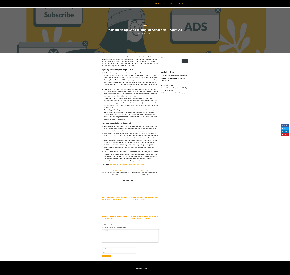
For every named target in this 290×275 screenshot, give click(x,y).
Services (157, 3)
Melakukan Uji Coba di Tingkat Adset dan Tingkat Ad (145, 30)
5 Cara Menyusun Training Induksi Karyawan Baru (174, 75)
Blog (172, 3)
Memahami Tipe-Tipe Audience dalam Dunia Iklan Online (127, 164)
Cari (162, 57)
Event (165, 3)
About (148, 3)
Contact (180, 3)
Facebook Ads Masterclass (110, 57)
